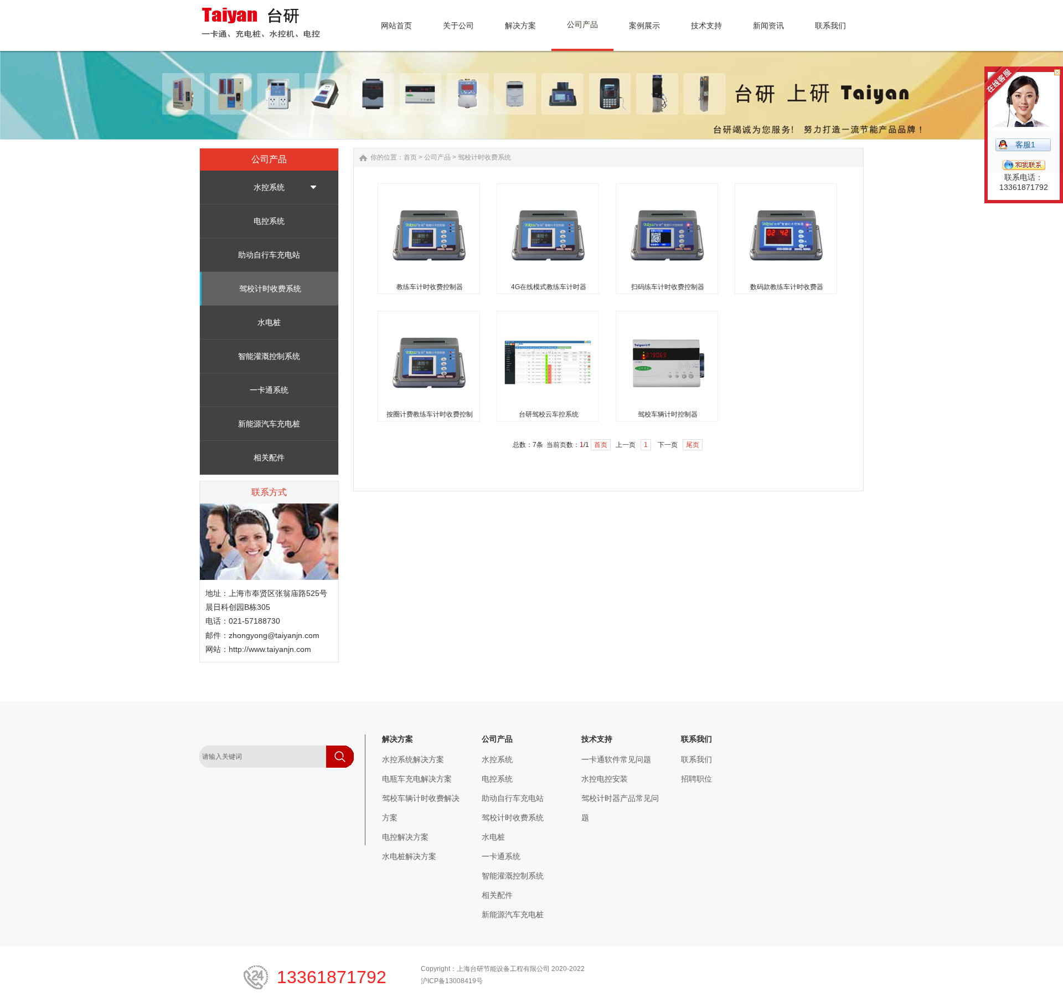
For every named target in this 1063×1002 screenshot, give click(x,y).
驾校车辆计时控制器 (668, 414)
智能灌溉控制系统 (269, 356)
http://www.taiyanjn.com (270, 649)
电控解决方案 (405, 837)
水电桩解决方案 (409, 856)
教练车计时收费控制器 (429, 287)
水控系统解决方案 (413, 759)
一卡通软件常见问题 (616, 759)
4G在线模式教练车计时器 (548, 287)
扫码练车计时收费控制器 (667, 287)
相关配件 (269, 457)
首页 (410, 157)
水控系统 (269, 187)
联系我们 (696, 738)
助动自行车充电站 (269, 254)
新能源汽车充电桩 (269, 423)
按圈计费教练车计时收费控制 (429, 414)
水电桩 (269, 322)
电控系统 (269, 221)
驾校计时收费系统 (270, 288)
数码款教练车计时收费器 (786, 287)
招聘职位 (696, 778)
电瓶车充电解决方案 (417, 778)
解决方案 (397, 738)
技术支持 (596, 738)
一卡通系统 (269, 390)
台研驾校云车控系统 (549, 414)
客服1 (1025, 144)
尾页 (692, 445)
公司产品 (437, 157)
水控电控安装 (604, 778)
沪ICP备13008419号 (452, 981)
